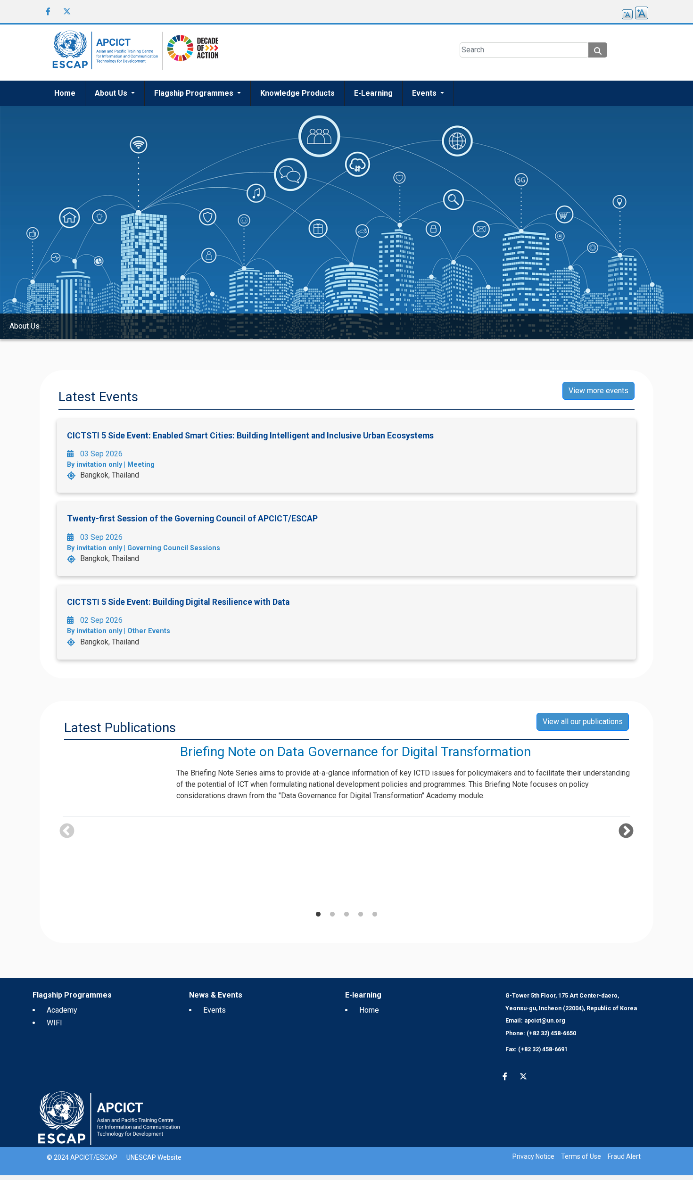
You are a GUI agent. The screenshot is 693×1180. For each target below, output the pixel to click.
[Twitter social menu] (67, 11)
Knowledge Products (297, 93)
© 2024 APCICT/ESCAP (82, 1157)
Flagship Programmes (194, 93)
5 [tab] (375, 914)
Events (425, 93)
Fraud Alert (624, 1156)
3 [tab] (346, 914)
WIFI (54, 1022)
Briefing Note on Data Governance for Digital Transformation (355, 751)
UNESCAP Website (154, 1157)
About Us (112, 93)
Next (626, 832)
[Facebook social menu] (48, 11)
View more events (598, 390)
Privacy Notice (533, 1156)
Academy (62, 1010)
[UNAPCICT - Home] (109, 1117)
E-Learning (373, 93)
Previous (67, 832)
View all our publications (583, 721)
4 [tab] (360, 914)
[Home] (104, 53)
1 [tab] (318, 914)
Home (64, 93)
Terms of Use (581, 1156)
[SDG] (190, 52)
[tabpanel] (346, 782)
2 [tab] (332, 914)
